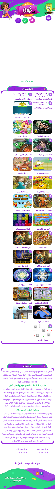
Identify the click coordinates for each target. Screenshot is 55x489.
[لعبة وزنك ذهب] (22, 263)
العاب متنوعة (41, 449)
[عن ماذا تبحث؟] (18, 20)
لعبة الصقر (23, 321)
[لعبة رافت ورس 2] (42, 170)
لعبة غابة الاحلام (22, 191)
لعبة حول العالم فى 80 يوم (23, 303)
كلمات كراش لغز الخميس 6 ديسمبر (43, 99)
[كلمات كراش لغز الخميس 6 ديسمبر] (42, 95)
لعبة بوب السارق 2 (43, 136)
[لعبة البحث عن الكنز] (42, 263)
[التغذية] (38, 473)
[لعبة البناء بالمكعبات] (22, 225)
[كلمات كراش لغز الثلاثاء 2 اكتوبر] (42, 104)
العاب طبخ (42, 452)
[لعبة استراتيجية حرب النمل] (42, 207)
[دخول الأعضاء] (32, 20)
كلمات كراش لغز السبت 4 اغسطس (23, 117)
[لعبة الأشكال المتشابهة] (42, 300)
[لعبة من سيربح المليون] (42, 281)
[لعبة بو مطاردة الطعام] (22, 207)
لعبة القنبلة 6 (22, 136)
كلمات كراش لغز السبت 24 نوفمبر (23, 99)
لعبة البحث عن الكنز (43, 266)
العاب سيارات (20, 449)
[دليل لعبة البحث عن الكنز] (22, 244)
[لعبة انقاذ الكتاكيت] (42, 188)
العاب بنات (21, 452)
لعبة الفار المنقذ (23, 173)
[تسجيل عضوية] (25, 21)
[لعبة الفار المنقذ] (22, 170)
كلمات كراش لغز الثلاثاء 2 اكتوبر (43, 107)
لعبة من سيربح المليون (43, 284)
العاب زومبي (43, 247)
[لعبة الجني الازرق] (42, 318)
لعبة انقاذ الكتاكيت (43, 191)
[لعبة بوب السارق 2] (42, 133)
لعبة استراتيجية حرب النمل (43, 210)
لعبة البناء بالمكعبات (23, 229)
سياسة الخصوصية (32, 463)
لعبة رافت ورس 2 (43, 173)
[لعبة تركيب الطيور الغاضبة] (22, 151)
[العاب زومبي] (42, 244)
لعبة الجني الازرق (43, 321)
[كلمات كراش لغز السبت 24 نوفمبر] (22, 95)
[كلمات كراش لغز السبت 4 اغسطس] (22, 114)
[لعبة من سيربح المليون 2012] (22, 281)
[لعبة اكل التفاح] (42, 337)
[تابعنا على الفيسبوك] (42, 473)
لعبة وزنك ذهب (23, 266)
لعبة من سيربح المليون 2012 (23, 284)
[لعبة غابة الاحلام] (22, 188)
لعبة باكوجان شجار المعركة (43, 154)
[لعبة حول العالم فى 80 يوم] (22, 300)
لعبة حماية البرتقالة (43, 229)
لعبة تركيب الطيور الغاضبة (22, 154)
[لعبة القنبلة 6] (22, 133)
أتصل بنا (18, 463)
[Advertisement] (27, 52)
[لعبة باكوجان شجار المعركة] (42, 151)
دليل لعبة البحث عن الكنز (23, 247)
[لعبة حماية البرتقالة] (42, 225)
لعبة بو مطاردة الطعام (23, 210)
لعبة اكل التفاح (43, 340)
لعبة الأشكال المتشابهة (43, 303)
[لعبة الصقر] (22, 318)
